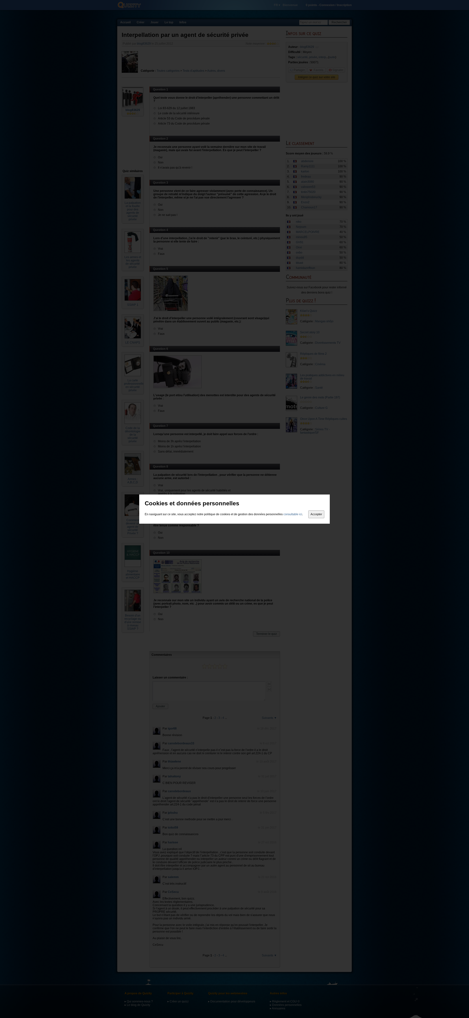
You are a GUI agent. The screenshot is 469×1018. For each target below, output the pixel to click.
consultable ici (292, 514)
